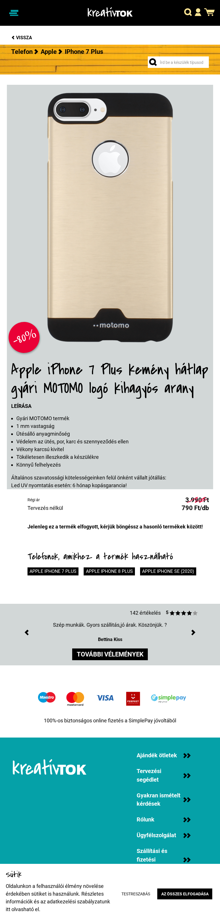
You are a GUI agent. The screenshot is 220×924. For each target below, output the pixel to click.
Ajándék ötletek (157, 755)
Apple (49, 51)
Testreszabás (135, 894)
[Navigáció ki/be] (13, 13)
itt (8, 909)
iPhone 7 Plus (84, 51)
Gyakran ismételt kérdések (158, 799)
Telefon (22, 51)
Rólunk (145, 819)
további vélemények (110, 654)
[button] (188, 13)
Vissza (23, 37)
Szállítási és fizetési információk (152, 859)
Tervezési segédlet (149, 775)
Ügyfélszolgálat (156, 835)
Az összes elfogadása (185, 894)
